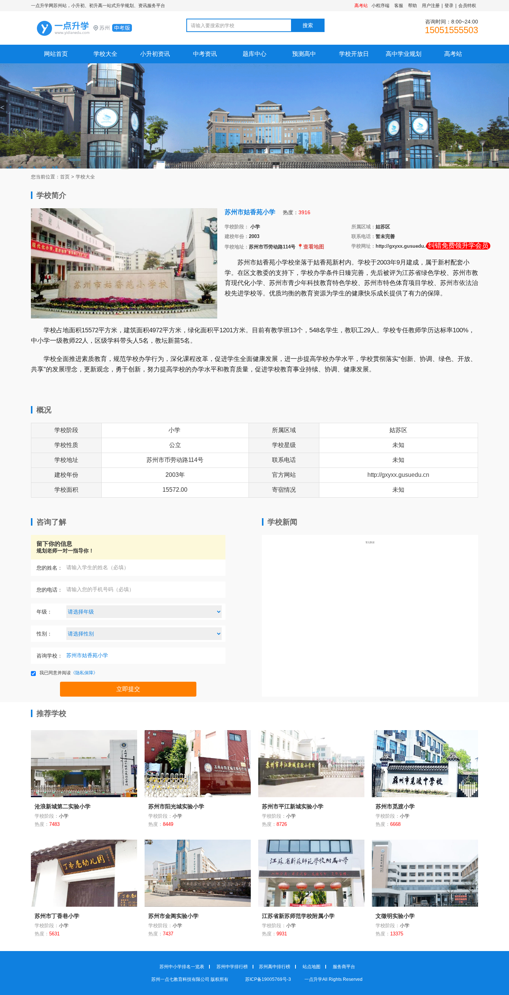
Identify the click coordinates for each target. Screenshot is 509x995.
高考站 (453, 54)
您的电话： (50, 590)
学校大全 (105, 54)
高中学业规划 (403, 54)
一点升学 (98, 28)
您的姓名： (50, 568)
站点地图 (311, 966)
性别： (44, 634)
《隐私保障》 (84, 672)
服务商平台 (344, 966)
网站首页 (56, 54)
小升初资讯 (155, 54)
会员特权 (467, 5)
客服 (398, 5)
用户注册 (431, 5)
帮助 (412, 5)
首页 (65, 177)
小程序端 (380, 5)
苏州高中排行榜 (274, 966)
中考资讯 (205, 54)
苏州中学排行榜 (232, 966)
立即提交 (128, 689)
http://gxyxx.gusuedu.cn (403, 246)
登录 (449, 5)
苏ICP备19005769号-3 (268, 979)
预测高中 (304, 54)
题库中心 (254, 54)
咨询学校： (50, 656)
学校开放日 (354, 54)
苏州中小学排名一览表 (181, 966)
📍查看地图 (310, 247)
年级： (44, 612)
